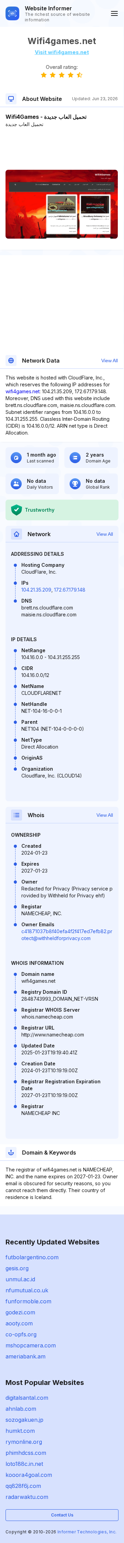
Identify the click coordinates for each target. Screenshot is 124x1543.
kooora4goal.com (29, 1474)
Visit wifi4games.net (62, 52)
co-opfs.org (21, 1334)
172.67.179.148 (69, 590)
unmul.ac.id (20, 1279)
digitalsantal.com (27, 1397)
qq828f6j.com (23, 1485)
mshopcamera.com (31, 1345)
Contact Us (62, 1515)
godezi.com (20, 1312)
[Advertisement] (62, 149)
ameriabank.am (25, 1356)
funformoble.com (28, 1301)
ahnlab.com (21, 1408)
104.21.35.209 (36, 590)
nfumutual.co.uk (27, 1290)
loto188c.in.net (24, 1463)
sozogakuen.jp (24, 1419)
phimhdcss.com (26, 1452)
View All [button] (109, 360)
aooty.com (19, 1323)
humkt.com (20, 1430)
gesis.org (17, 1268)
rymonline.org (24, 1441)
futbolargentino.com (32, 1257)
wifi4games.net (23, 391)
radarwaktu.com (27, 1496)
